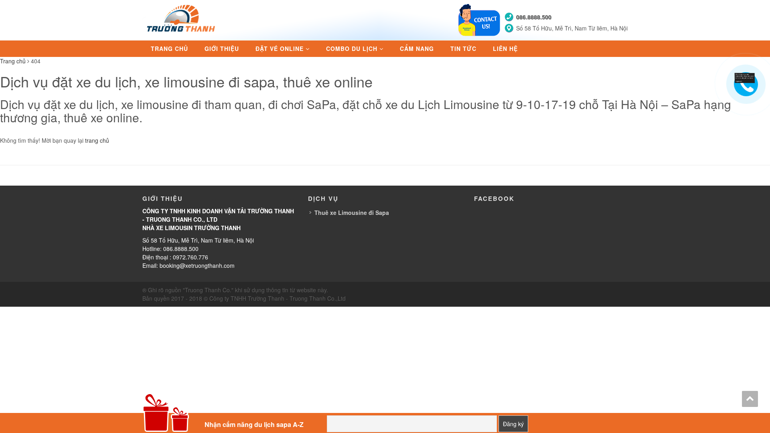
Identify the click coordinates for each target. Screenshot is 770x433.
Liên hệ (505, 49)
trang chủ (97, 140)
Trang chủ (169, 49)
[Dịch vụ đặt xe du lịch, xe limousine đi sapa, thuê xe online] (182, 19)
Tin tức (463, 49)
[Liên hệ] (745, 77)
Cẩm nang (417, 49)
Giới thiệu (222, 49)
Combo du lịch (351, 49)
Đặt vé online (279, 49)
